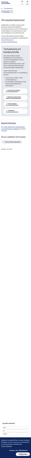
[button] (15, 427)
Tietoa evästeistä (6, 446)
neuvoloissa (5, 38)
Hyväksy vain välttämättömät (18, 450)
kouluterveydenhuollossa (9, 42)
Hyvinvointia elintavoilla (12, 142)
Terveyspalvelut (8, 8)
